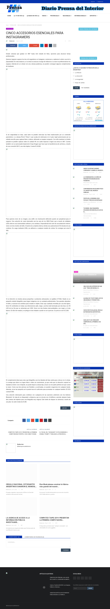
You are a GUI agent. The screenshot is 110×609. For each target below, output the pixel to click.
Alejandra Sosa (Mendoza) (89, 202)
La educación (78, 76)
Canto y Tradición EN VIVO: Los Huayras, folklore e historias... (60, 586)
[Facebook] (24, 420)
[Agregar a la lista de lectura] (54, 45)
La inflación (78, 72)
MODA (76, 271)
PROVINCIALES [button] (54, 15)
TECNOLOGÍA (13, 25)
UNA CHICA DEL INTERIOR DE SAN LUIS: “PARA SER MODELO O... (92, 287)
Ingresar (93, 1)
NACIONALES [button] (67, 15)
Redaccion (11, 41)
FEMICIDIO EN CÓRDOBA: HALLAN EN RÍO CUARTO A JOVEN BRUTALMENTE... (60, 578)
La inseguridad (79, 79)
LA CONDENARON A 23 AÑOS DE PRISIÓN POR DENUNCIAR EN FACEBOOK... (92, 178)
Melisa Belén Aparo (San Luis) (90, 182)
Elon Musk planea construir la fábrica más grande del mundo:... (54, 485)
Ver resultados (85, 87)
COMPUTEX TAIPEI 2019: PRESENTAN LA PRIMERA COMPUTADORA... (54, 519)
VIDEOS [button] (44, 15)
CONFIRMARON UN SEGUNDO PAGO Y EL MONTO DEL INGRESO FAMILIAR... (93, 190)
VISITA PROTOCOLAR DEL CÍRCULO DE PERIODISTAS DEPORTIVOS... (93, 311)
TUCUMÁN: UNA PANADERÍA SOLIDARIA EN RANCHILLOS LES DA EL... (93, 210)
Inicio (7, 25)
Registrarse (100, 1)
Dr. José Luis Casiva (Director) (90, 314)
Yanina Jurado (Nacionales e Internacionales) (90, 214)
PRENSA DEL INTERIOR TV (88, 58)
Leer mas (65, 408)
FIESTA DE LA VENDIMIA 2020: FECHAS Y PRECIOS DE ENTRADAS (92, 199)
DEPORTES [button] (93, 15)
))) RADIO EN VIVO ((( (33, 15)
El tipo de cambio (80, 82)
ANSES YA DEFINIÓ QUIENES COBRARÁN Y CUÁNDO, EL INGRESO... (93, 169)
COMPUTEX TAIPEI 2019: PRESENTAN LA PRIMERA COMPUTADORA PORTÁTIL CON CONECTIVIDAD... (22, 433)
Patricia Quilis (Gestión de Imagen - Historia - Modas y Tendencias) (86, 278)
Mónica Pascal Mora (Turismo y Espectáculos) (90, 291)
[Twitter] (28, 420)
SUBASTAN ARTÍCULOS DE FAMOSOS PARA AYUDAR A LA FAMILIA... (59, 593)
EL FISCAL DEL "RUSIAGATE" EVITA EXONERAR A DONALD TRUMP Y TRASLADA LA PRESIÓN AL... (53, 433)
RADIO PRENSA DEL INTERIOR (88, 29)
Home (9, 15)
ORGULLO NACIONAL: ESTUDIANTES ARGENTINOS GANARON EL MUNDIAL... (21, 485)
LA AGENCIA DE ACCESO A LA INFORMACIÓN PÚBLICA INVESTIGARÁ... (18, 520)
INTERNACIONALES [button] (80, 15)
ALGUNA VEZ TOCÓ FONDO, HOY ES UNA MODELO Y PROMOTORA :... (93, 299)
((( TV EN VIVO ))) (19, 15)
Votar (76, 87)
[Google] (32, 420)
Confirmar (66, 550)
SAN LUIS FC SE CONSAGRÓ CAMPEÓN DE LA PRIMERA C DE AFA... (92, 321)
